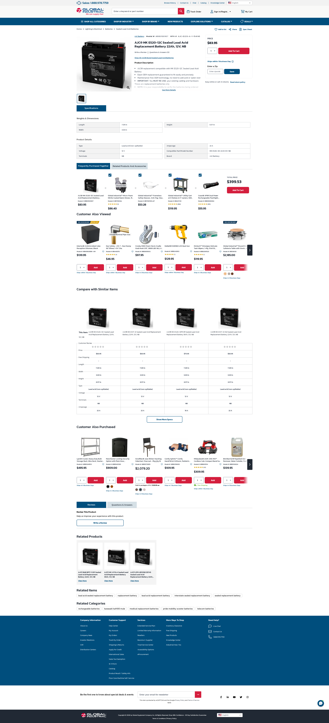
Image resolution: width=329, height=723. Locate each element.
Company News (86, 635)
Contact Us (184, 3)
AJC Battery (139, 36)
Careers (83, 630)
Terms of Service (193, 700)
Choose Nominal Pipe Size (119, 234)
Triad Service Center (145, 644)
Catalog (203, 3)
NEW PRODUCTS (175, 21)
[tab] (91, 108)
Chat (194, 3)
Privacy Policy (180, 700)
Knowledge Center (218, 3)
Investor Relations (87, 640)
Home (79, 28)
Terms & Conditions (159, 718)
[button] (239, 3)
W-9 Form (113, 664)
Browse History (170, 3)
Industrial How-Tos (173, 644)
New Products (171, 635)
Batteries (109, 28)
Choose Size (121, 185)
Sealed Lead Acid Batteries (127, 28)
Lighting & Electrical (93, 28)
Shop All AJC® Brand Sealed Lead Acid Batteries (154, 57)
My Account (113, 630)
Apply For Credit (115, 649)
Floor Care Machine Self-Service (121, 678)
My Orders (113, 635)
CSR (81, 644)
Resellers (141, 635)
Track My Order (115, 640)
